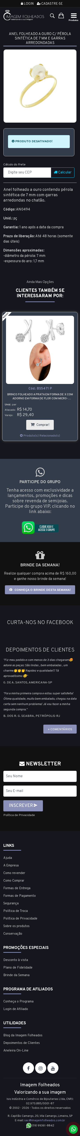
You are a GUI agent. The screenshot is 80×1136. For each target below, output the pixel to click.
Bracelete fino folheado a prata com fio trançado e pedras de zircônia (40, 396)
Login (28, 4)
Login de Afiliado (15, 1009)
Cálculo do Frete (14, 165)
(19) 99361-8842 (43, 1126)
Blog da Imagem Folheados (22, 1035)
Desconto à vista (15, 960)
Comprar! (45, 423)
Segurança (11, 903)
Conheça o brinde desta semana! (42, 590)
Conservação (12, 934)
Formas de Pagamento (19, 896)
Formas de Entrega (16, 888)
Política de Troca (15, 911)
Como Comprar (13, 881)
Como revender (14, 873)
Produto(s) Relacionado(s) (41, 436)
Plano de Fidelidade (17, 968)
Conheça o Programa (18, 1002)
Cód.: (40, 389)
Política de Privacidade (19, 815)
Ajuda (7, 858)
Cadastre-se (52, 4)
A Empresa (11, 866)
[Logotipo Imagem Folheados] (23, 15)
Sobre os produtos (16, 926)
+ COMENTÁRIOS (60, 729)
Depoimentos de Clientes (21, 1043)
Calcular (64, 172)
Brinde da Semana (16, 975)
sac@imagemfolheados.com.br (44, 1120)
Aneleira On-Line (15, 1051)
